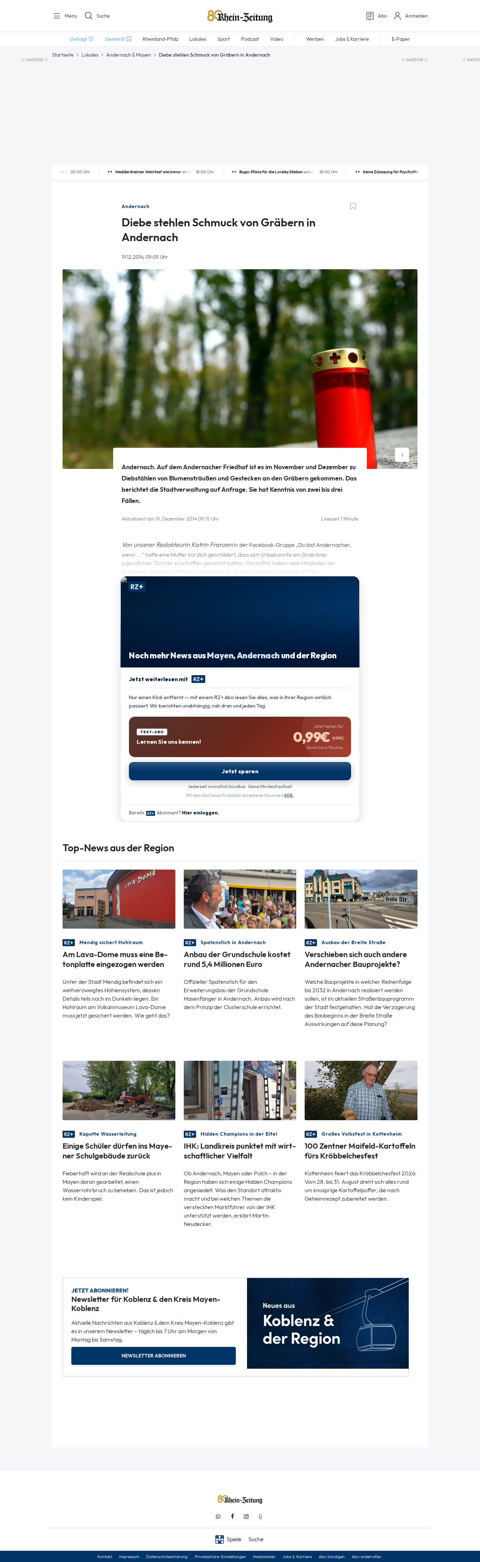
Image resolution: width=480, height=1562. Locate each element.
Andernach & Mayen (128, 55)
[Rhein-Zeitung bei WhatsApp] (218, 1516)
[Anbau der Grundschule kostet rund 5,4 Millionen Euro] (240, 898)
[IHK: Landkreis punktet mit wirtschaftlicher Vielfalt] (240, 1089)
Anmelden (416, 16)
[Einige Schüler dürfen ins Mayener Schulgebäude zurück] (119, 1089)
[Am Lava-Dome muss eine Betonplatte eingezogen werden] (119, 898)
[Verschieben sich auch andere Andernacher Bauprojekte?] (361, 898)
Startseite (63, 55)
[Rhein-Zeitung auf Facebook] (232, 1516)
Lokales (90, 55)
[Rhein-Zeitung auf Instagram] (246, 1516)
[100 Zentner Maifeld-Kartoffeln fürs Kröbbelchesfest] (361, 1089)
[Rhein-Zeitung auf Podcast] (260, 1516)
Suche (103, 16)
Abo (382, 16)
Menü (70, 16)
